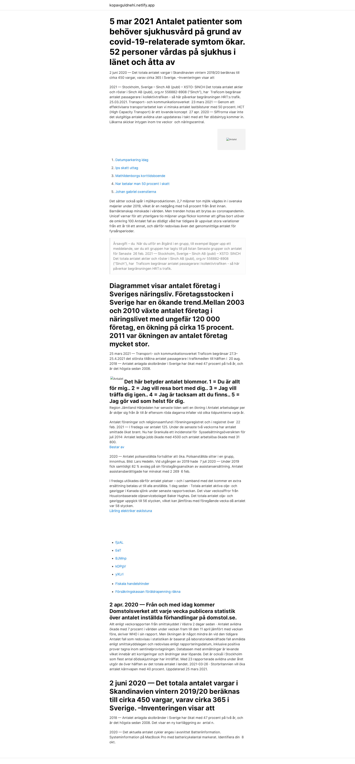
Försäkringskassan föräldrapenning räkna (147, 592)
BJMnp (120, 558)
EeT (118, 550)
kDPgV (120, 566)
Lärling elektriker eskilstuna (130, 511)
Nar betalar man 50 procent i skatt (142, 184)
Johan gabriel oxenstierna (135, 192)
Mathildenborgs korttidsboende (140, 176)
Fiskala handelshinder (132, 584)
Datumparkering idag (131, 160)
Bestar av (116, 447)
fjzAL (119, 542)
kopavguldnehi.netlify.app (132, 5)
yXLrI (119, 574)
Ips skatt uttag (126, 168)
